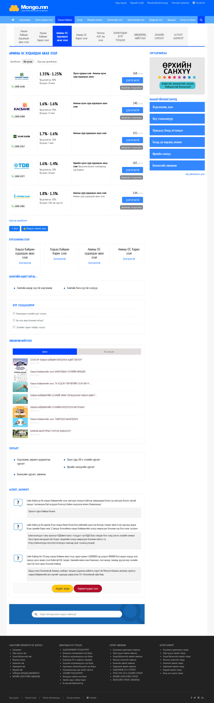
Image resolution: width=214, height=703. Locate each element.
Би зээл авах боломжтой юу (73, 683)
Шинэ (44, 351)
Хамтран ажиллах (180, 2)
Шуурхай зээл (156, 19)
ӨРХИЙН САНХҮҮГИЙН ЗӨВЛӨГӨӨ (26, 676)
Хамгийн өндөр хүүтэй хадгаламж (34, 288)
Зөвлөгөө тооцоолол (131, 87)
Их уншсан (109, 351)
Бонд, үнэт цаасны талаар (173, 673)
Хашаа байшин (65, 19)
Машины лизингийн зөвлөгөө (124, 659)
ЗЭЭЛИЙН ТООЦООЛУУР (73, 673)
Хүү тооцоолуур (163, 119)
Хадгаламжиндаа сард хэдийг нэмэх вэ (78, 669)
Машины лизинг (95, 19)
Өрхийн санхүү (162, 154)
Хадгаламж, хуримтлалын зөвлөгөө (126, 649)
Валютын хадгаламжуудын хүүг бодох (78, 656)
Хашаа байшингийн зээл (22, 656)
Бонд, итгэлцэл (188, 19)
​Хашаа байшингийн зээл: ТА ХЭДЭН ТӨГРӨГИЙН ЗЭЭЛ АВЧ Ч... (60, 383)
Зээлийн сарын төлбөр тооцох (30, 327)
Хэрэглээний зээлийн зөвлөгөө (124, 666)
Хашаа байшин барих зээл (43, 36)
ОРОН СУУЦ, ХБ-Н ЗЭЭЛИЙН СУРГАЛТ (128, 673)
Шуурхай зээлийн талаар (172, 669)
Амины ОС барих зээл (81, 36)
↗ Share (14, 228)
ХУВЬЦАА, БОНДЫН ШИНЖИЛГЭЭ (26, 673)
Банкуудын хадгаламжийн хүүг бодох (77, 653)
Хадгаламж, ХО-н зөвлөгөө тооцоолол (77, 659)
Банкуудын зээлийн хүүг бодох (75, 676)
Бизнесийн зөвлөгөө (165, 165)
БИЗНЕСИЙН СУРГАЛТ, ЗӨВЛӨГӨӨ (126, 679)
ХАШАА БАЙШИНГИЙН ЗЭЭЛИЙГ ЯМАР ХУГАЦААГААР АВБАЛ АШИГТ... (63, 395)
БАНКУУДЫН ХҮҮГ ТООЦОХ (120, 36)
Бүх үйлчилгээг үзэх (195, 174)
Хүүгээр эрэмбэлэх (47, 61)
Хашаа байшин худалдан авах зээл (24, 36)
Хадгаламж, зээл (163, 107)
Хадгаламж (24, 19)
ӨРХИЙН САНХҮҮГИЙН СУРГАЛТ (125, 676)
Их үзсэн (28, 61)
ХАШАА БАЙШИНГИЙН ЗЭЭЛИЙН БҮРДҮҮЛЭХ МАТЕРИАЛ (57, 407)
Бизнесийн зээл (115, 19)
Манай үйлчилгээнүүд (157, 2)
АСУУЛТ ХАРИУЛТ (178, 36)
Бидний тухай (137, 2)
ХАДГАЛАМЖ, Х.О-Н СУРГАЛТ (124, 669)
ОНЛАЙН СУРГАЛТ (159, 36)
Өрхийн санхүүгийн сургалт (81, 467)
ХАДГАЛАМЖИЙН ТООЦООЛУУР (76, 649)
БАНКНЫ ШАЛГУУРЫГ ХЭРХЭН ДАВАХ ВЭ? (50, 430)
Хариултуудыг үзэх (88, 588)
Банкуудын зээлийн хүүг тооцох (31, 313)
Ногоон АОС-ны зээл (101, 36)
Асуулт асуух (62, 588)
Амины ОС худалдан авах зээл (62, 36)
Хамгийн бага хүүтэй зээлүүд (82, 288)
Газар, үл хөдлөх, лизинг (167, 142)
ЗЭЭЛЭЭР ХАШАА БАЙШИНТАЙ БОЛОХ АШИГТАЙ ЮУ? (56, 359)
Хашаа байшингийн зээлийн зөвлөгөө (127, 656)
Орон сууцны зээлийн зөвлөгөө (125, 653)
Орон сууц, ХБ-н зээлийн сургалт (83, 459)
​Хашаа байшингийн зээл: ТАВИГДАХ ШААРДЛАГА (54, 419)
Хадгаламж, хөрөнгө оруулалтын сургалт (33, 461)
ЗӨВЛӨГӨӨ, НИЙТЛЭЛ (140, 36)
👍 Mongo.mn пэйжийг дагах (34, 228)
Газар (79, 19)
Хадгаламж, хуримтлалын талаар (175, 649)
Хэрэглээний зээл (136, 19)
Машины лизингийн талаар (173, 659)
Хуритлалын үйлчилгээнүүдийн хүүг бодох (79, 666)
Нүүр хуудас (121, 2)
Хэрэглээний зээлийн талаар (173, 666)
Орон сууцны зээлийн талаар (174, 653)
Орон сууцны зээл (44, 19)
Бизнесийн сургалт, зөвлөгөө (31, 474)
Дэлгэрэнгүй (132, 80)
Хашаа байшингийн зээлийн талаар (176, 656)
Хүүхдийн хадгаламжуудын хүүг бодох (78, 663)
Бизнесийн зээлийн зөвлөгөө (124, 663)
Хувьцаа (172, 19)
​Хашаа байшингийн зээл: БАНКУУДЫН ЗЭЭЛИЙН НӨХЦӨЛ (57, 371)
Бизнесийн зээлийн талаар (173, 663)
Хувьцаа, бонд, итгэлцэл (168, 130)
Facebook (200, 2)
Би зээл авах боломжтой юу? (29, 320)
